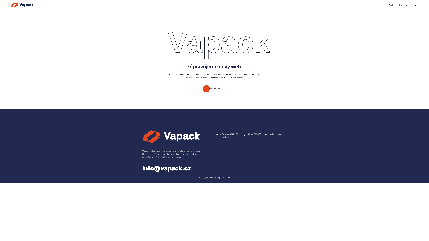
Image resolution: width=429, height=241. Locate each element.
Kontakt (403, 5)
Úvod (391, 5)
